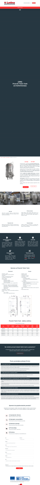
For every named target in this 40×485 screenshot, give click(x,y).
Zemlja (6, 441)
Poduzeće (6, 448)
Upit (5, 459)
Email (6, 452)
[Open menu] (20, 10)
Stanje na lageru (33, 186)
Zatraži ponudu (20, 7)
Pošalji (19, 468)
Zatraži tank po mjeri (20, 353)
